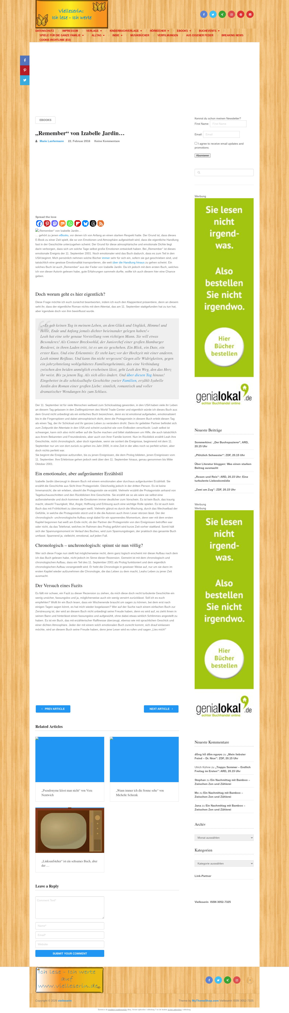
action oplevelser (175, 1010)
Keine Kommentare (107, 141)
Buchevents (207, 30)
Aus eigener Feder (199, 35)
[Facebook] (39, 224)
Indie (115, 35)
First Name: (202, 123)
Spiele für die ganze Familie (60, 35)
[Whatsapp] (69, 224)
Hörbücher (158, 30)
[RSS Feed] (100, 224)
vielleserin (65, 1000)
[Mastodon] (54, 224)
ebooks (182, 30)
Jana (198, 805)
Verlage (92, 30)
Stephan (200, 780)
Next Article (160, 708)
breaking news (232, 35)
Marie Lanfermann (52, 141)
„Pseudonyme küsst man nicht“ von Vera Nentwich (66, 792)
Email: (199, 134)
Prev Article (54, 708)
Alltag (96, 35)
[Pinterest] (46, 224)
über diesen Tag (139, 374)
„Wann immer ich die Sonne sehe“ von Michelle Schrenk (140, 792)
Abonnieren (202, 155)
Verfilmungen (167, 35)
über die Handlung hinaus (128, 262)
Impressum (70, 30)
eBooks (63, 235)
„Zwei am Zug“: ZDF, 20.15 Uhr (215, 489)
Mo (197, 792)
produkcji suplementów (117, 1010)
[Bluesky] (85, 224)
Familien (129, 380)
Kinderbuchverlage (124, 30)
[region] (144, 75)
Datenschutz (44, 30)
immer (106, 257)
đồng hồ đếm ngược (208, 754)
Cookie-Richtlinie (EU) (55, 39)
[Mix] (62, 224)
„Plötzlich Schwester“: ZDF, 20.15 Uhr (220, 455)
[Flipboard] (77, 224)
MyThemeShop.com (205, 1000)
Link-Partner (203, 875)
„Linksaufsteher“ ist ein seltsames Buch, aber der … (69, 863)
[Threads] (92, 224)
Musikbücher (139, 35)
